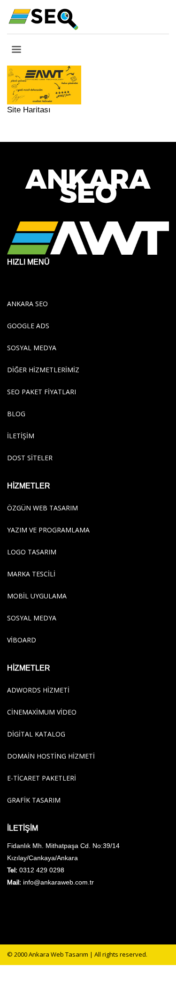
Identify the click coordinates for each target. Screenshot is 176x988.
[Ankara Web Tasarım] (88, 237)
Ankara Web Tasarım (58, 954)
